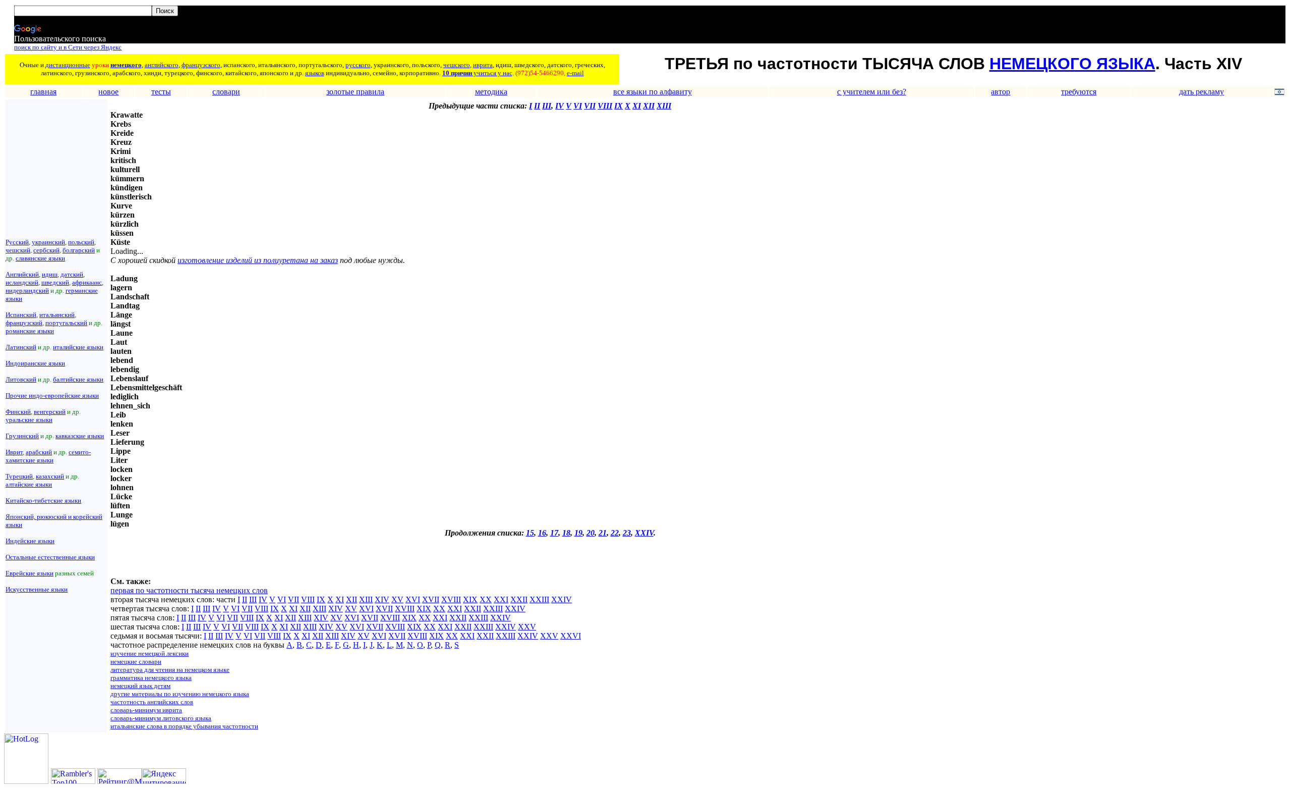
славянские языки (40, 258)
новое (108, 91)
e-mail (575, 73)
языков (314, 73)
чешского (456, 65)
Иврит (14, 452)
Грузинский (22, 436)
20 (590, 533)
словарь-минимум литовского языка (160, 718)
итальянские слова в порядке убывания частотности (184, 726)
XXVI (570, 635)
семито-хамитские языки (48, 456)
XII (649, 105)
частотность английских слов (151, 702)
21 (603, 533)
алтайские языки (29, 484)
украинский (48, 242)
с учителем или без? (871, 91)
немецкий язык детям (140, 686)
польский (81, 242)
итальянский (57, 315)
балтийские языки (78, 379)
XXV (527, 626)
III (546, 105)
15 (530, 533)
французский (24, 323)
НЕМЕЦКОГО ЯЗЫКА (1072, 64)
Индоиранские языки (35, 363)
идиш (49, 274)
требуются (1078, 91)
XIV (382, 599)
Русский (17, 242)
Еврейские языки (29, 573)
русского (358, 65)
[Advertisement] (228, 562)
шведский (55, 282)
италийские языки (78, 347)
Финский (18, 411)
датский (72, 274)
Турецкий (19, 476)
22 (615, 533)
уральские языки (29, 420)
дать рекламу (1201, 91)
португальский (66, 323)
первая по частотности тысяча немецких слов (189, 590)
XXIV (644, 533)
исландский (22, 282)
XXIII (539, 599)
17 (554, 533)
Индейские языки (30, 541)
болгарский (79, 250)
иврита (483, 65)
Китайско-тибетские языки (43, 500)
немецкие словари (135, 661)
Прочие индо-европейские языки (52, 395)
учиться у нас (492, 73)
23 (627, 533)
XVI (412, 599)
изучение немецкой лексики (149, 653)
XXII (518, 599)
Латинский (21, 347)
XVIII (451, 599)
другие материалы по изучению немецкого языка (179, 694)
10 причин (457, 73)
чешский (18, 250)
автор (1000, 91)
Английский (22, 274)
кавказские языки (79, 436)
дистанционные (67, 65)
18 (566, 533)
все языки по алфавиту (652, 91)
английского (162, 65)
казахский (50, 476)
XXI (501, 599)
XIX (470, 599)
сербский (46, 250)
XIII (664, 105)
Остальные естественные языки (50, 557)
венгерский (50, 411)
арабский (39, 452)
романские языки (30, 331)
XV (397, 599)
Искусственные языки (37, 589)
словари (226, 91)
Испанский (21, 315)
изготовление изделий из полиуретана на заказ (258, 260)
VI (577, 105)
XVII (430, 599)
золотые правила (355, 91)
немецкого (126, 65)
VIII (605, 105)
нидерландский (27, 290)
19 (578, 533)
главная (43, 91)
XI (636, 105)
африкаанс (87, 282)
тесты (161, 91)
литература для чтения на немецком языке (169, 669)
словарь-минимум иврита (146, 710)
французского (201, 65)
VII (590, 105)
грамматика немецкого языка (151, 677)
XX (486, 599)
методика (491, 91)
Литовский (21, 379)
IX (618, 105)
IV (559, 105)
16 (542, 533)
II (537, 105)
